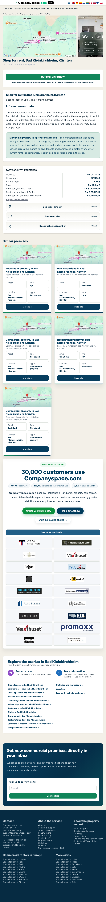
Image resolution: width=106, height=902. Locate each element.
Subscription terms (47, 830)
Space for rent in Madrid (14, 867)
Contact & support (46, 828)
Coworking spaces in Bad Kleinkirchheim (27, 700)
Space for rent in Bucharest (15, 874)
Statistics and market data (68, 685)
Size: (8, 185)
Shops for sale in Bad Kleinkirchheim (25, 685)
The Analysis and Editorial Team (88, 838)
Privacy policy (44, 835)
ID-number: (12, 178)
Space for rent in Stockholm (69, 864)
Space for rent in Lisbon (67, 859)
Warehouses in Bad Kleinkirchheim (24, 696)
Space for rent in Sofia (66, 867)
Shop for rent (40, 8)
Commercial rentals (22, 8)
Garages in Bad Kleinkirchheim (22, 727)
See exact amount (52, 206)
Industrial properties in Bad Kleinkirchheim (28, 704)
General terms (44, 833)
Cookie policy (44, 838)
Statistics (42, 843)
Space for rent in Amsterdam (69, 879)
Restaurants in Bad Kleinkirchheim (24, 708)
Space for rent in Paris (13, 862)
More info (27, 307)
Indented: (11, 174)
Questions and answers (84, 831)
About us (60, 689)
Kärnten (53, 8)
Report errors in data (17, 199)
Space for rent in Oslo (66, 882)
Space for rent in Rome (13, 869)
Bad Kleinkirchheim (69, 8)
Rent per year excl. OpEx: (19, 188)
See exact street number (52, 226)
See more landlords (53, 532)
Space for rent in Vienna (14, 872)
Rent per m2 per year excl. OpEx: (24, 195)
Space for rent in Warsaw (14, 877)
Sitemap (42, 845)
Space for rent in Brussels (68, 877)
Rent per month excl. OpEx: (20, 192)
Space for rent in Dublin (67, 874)
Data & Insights (80, 828)
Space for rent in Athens (14, 882)
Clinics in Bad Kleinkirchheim (22, 712)
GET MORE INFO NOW (53, 76)
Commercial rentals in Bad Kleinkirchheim (28, 689)
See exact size (52, 216)
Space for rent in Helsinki (67, 869)
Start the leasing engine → (53, 520)
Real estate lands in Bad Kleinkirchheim (27, 720)
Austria (6, 8)
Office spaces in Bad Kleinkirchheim (25, 692)
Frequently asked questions (69, 693)
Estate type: (12, 181)
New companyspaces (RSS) (51, 848)
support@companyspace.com (17, 833)
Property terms (45, 840)
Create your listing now (38, 511)
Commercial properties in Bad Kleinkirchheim (29, 723)
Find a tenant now (70, 511)
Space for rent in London (14, 859)
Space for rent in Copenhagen (70, 872)
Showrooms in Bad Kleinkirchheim (24, 716)
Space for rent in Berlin (13, 864)
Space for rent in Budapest (15, 879)
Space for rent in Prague (67, 862)
